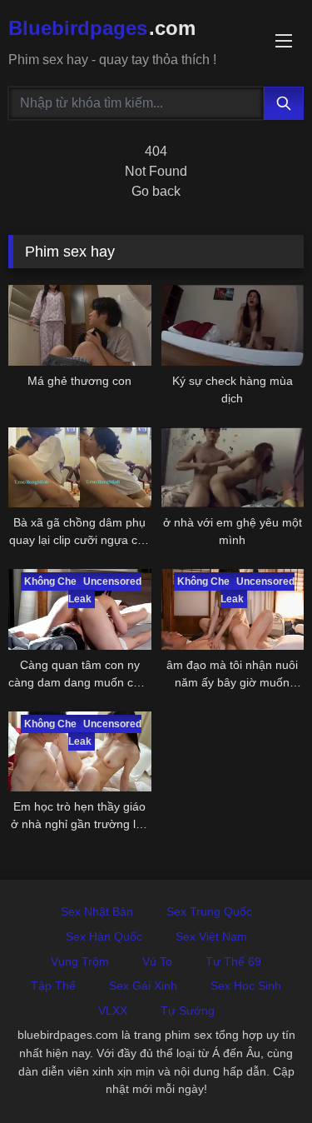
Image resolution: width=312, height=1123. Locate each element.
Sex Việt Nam (211, 936)
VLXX (112, 1010)
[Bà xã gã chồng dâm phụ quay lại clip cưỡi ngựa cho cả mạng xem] (79, 467)
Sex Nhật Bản (97, 911)
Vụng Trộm (80, 961)
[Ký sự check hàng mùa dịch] (233, 325)
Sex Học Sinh (245, 985)
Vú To (157, 961)
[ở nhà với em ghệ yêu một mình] (233, 467)
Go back (156, 191)
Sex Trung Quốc (209, 911)
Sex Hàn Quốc (104, 936)
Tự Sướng (188, 1010)
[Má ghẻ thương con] (79, 325)
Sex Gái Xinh (143, 985)
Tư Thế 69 (233, 961)
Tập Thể (53, 985)
